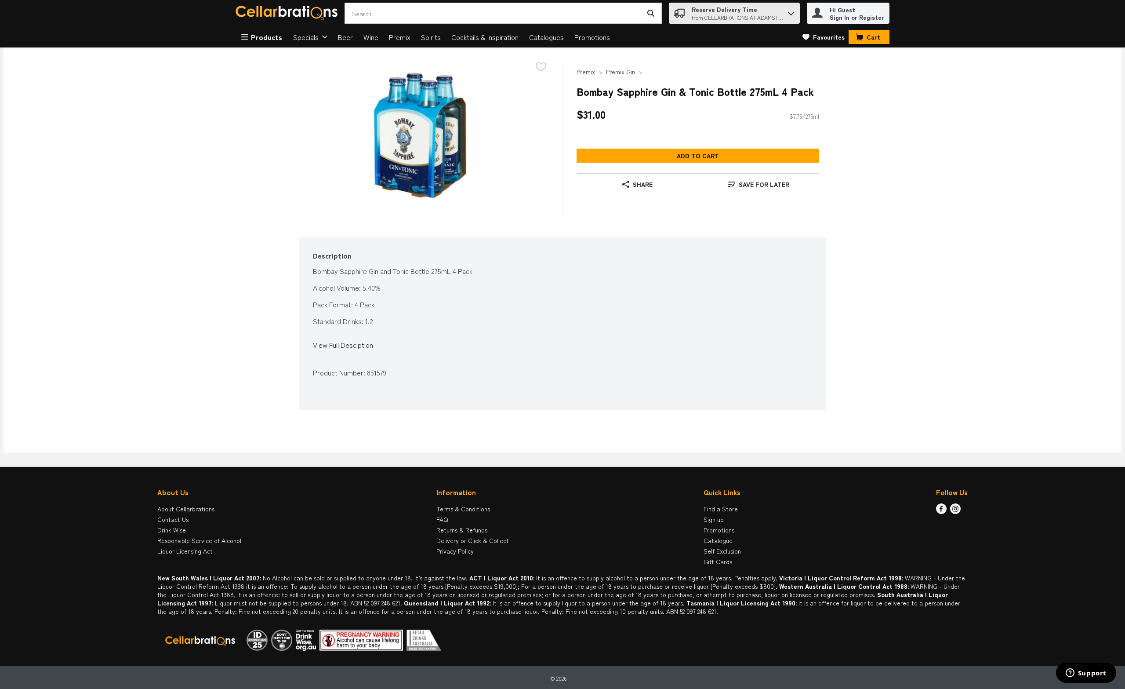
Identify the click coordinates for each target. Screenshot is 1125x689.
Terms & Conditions (463, 508)
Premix (399, 37)
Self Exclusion (722, 551)
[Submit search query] (651, 13)
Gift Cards (718, 561)
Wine (370, 37)
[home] (288, 13)
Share (643, 184)
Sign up (714, 519)
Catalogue (718, 540)
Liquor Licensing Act (185, 551)
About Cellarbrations (185, 508)
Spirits (431, 37)
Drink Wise (171, 529)
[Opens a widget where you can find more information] (1086, 674)
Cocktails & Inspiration (485, 37)
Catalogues (546, 37)
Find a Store (721, 508)
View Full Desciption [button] (343, 345)
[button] (791, 11)
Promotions (592, 37)
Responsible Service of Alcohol (199, 540)
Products (266, 37)
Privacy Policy (455, 551)
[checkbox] (541, 67)
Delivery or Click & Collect (472, 540)
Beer (345, 37)
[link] (823, 37)
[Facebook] (941, 511)
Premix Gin (620, 71)
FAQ (442, 519)
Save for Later (764, 184)
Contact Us (173, 519)
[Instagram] (955, 511)
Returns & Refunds (461, 529)
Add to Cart (698, 155)
